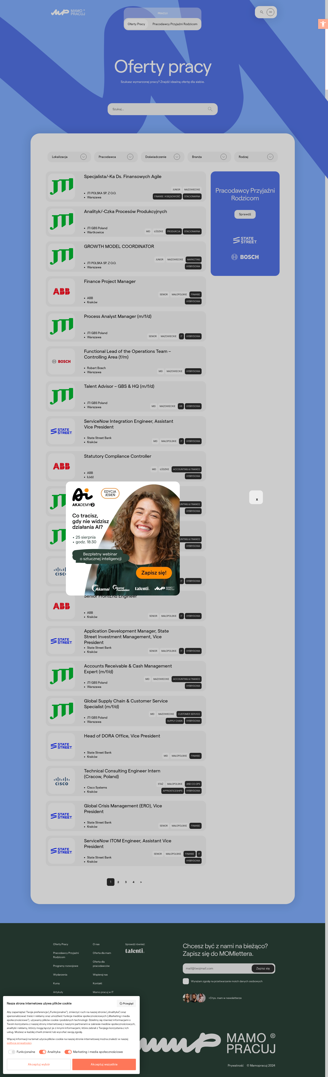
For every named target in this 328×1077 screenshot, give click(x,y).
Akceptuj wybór (39, 1064)
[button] (323, 24)
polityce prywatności (19, 1043)
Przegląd (128, 1003)
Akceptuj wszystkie (104, 1064)
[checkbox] (21, 1052)
